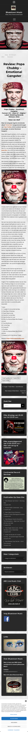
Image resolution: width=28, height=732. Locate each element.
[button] (26, 701)
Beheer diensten (13, 714)
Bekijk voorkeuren (14, 726)
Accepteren (14, 718)
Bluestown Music (14, 12)
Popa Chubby (5, 380)
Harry (6, 55)
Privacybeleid (16, 729)
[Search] (22, 405)
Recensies (10, 57)
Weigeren (14, 722)
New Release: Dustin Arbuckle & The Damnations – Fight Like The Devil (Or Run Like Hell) (14, 521)
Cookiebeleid (10, 729)
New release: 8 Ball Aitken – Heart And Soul (15, 392)
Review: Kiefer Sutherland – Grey (14, 507)
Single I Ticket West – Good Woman (13, 386)
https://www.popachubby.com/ (15, 338)
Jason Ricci (17, 378)
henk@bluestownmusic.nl (10, 671)
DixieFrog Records (7, 378)
